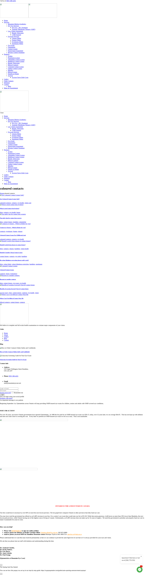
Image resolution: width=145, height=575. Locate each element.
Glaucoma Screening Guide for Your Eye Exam (13, 359)
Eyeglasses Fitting (17, 42)
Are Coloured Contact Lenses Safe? (10, 199)
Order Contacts (8, 81)
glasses (20, 231)
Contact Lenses (12, 49)
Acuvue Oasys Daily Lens (20, 77)
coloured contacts (5, 203)
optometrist (22, 222)
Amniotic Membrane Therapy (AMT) (23, 29)
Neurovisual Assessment (15, 51)
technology (13, 274)
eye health (20, 203)
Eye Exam (11, 45)
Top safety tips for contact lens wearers (11, 218)
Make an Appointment (11, 88)
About (6, 335)
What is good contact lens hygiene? (9, 208)
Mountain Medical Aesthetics (17, 24)
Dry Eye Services (13, 26)
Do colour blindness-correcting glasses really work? (14, 260)
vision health (25, 249)
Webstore (7, 83)
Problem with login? (6, 398)
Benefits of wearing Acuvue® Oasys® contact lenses (14, 289)
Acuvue (10, 75)
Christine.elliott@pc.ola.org (49, 532)
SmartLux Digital (13, 74)
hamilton (15, 222)
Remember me (18, 393)
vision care (28, 203)
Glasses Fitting (16, 38)
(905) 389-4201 (11, 1)
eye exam (16, 283)
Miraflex (10, 70)
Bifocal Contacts (13, 65)
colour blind (7, 264)
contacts (14, 203)
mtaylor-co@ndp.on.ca (74, 534)
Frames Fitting (16, 40)
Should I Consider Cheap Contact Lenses (11, 252)
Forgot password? (5, 393)
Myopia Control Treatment (16, 52)
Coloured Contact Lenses (16, 67)
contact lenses (8, 222)
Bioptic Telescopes (18, 33)
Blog (9, 86)
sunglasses (39, 264)
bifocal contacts (5, 302)
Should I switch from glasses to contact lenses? (13, 245)
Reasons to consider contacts (8, 279)
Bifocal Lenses (12, 72)
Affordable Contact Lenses (16, 59)
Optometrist (11, 47)
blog (1, 212)
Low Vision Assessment (15, 31)
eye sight (18, 256)
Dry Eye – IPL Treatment (20, 27)
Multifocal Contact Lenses (16, 61)
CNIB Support (16, 35)
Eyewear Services (13, 36)
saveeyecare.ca (16, 531)
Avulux (10, 56)
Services (6, 22)
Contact (6, 84)
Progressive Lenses (14, 58)
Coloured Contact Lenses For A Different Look (13, 235)
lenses (18, 212)
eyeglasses (9, 231)
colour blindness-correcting (20, 264)
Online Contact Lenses (15, 68)
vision (37, 293)
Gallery (6, 79)
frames (15, 231)
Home (6, 20)
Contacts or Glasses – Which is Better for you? (13, 227)
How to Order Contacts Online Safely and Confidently (15, 352)
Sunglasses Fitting (17, 43)
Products (6, 54)
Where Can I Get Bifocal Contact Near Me (11, 298)
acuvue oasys (4, 293)
